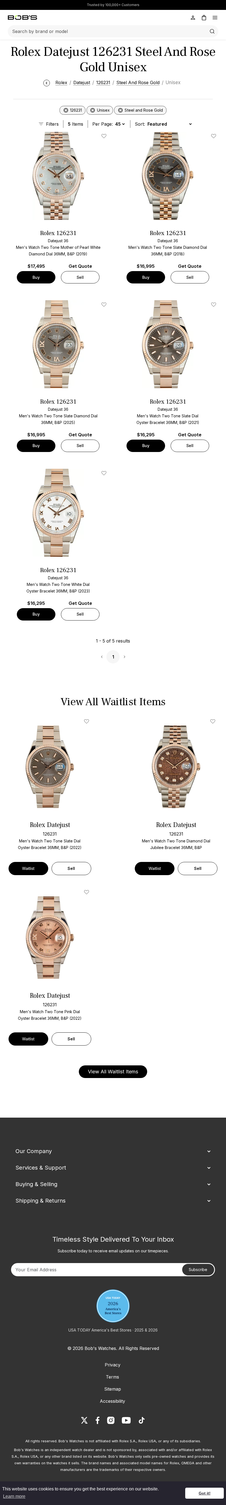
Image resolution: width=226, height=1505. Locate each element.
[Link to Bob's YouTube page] (126, 1420)
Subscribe (198, 1269)
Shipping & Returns (40, 1200)
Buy (36, 277)
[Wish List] (87, 721)
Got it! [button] (205, 1493)
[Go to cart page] (203, 17)
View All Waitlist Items (113, 1071)
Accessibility (112, 1401)
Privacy (112, 1365)
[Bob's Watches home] (22, 17)
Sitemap (112, 1389)
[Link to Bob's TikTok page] (141, 1420)
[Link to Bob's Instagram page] (110, 1420)
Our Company (33, 1151)
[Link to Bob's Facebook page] (97, 1420)
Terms (112, 1377)
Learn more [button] (14, 1496)
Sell (80, 277)
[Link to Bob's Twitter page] (84, 1420)
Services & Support (40, 1167)
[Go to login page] (192, 17)
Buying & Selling (36, 1184)
